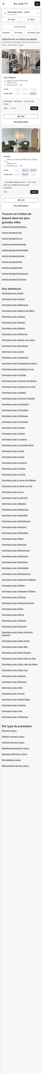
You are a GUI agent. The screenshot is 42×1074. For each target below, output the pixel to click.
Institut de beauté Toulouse (14, 279)
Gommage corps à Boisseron (15, 334)
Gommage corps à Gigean (13, 428)
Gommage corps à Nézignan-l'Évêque (18, 591)
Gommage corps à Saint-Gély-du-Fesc (19, 658)
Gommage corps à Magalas (14, 504)
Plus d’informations (21, 122)
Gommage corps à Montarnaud (16, 550)
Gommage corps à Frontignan (15, 422)
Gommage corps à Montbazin (15, 556)
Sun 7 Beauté (9, 77)
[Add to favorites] (37, 52)
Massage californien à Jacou (14, 754)
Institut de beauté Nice (12, 262)
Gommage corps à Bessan (13, 322)
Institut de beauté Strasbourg (15, 273)
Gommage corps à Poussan (14, 626)
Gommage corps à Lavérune (14, 463)
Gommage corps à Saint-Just (15, 670)
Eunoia (7, 156)
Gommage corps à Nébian (13, 585)
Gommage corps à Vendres (14, 705)
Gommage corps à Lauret (13, 457)
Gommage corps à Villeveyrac (15, 717)
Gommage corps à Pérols (13, 615)
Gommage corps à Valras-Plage (16, 699)
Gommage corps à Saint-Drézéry (16, 652)
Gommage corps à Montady (14, 544)
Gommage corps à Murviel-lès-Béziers (19, 580)
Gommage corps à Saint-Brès (15, 647)
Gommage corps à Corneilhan (15, 410)
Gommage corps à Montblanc (15, 562)
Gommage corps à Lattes (13, 451)
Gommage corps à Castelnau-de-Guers (19, 363)
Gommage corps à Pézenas (14, 620)
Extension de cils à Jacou (13, 742)
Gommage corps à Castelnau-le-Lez (18, 369)
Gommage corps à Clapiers (14, 392)
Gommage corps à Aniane (13, 299)
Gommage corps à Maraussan (15, 509)
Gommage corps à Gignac (13, 433)
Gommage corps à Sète (12, 688)
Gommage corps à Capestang (15, 357)
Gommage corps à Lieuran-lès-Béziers (19, 480)
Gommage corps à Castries (14, 375)
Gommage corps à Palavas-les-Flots (18, 603)
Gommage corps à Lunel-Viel (14, 498)
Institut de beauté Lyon (12, 238)
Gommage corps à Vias (12, 711)
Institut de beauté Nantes (13, 256)
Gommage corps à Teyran (13, 693)
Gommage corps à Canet (13, 352)
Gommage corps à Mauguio (14, 527)
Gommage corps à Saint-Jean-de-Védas (19, 664)
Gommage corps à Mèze (12, 539)
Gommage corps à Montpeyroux (16, 574)
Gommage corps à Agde (12, 293)
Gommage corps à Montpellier (15, 568)
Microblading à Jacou (11, 760)
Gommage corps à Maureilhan (15, 533)
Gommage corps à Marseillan (15, 515)
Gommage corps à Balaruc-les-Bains (18, 311)
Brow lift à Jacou (9, 731)
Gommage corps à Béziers (13, 328)
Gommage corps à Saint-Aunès (16, 641)
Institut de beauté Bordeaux (14, 227)
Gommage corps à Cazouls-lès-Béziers (19, 381)
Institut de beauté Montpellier (15, 250)
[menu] (3, 3)
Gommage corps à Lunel (12, 492)
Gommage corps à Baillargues (15, 305)
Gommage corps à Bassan (13, 316)
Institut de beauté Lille (12, 232)
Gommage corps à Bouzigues (15, 346)
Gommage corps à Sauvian (14, 676)
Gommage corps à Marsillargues (16, 521)
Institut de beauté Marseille (14, 244)
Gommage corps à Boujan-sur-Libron (18, 340)
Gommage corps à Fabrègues (15, 416)
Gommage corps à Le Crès (13, 474)
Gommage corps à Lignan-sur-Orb (17, 486)
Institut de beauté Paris (12, 268)
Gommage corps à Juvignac (14, 439)
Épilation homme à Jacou (13, 736)
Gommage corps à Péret (12, 609)
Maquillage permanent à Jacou (15, 748)
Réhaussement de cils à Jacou (15, 766)
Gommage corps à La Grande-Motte (18, 445)
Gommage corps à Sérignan (14, 682)
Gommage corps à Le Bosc (14, 468)
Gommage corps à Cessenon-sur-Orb (18, 387)
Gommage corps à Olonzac (14, 597)
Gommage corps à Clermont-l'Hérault (18, 398)
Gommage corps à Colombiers (15, 404)
